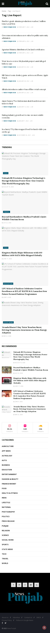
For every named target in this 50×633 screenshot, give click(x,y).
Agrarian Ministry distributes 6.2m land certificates (23, 49)
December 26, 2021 (24, 135)
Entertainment (9, 474)
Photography (8, 512)
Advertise (16, 617)
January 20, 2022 (23, 92)
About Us (5, 617)
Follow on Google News (24, 620)
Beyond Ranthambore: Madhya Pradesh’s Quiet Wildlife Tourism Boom (30, 368)
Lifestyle (6, 502)
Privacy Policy (7, 620)
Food (4, 488)
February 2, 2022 (23, 53)
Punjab (5, 526)
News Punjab (11, 628)
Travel (6, 212)
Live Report (16, 11)
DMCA (39, 617)
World (5, 563)
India (4, 498)
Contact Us (28, 617)
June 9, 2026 (7, 297)
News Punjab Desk (10, 27)
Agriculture (8, 446)
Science (5, 535)
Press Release (8, 521)
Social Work (8, 540)
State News (8, 322)
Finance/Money (9, 484)
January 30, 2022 (23, 67)
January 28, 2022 (23, 81)
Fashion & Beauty (10, 479)
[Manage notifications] (44, 628)
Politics (5, 516)
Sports (5, 544)
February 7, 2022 (23, 27)
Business (6, 465)
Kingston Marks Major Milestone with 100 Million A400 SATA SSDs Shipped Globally (29, 380)
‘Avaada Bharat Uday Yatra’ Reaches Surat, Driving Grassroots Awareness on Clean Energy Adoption (24, 330)
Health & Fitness (10, 493)
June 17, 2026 (7, 259)
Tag (9, 11)
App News (6, 451)
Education (8, 284)
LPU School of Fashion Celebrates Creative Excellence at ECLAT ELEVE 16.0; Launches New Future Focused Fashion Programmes (24, 291)
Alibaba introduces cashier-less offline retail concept (24, 89)
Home (4, 11)
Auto (4, 460)
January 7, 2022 (23, 121)
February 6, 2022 (23, 41)
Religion (6, 530)
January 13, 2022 (23, 107)
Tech (6, 173)
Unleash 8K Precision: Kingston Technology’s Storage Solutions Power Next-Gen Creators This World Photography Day (23, 181)
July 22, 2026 (7, 223)
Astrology (7, 456)
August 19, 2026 (8, 187)
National (6, 507)
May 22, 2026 (7, 336)
